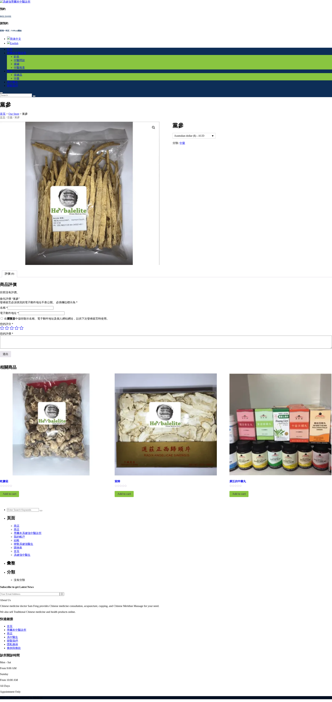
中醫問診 (19, 60)
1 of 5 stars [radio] (2, 328)
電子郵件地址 (9, 313)
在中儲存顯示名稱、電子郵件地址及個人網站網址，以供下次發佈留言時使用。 (56, 318)
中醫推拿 (19, 67)
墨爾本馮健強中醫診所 (28, 533)
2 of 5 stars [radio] (7, 328)
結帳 (16, 540)
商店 (9, 71)
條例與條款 (14, 648)
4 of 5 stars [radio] (17, 328)
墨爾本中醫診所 (16, 53)
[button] (153, 127)
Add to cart (9, 493)
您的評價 (6, 333)
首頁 (9, 49)
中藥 (16, 78)
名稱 (4, 307)
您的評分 (6, 323)
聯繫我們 (12, 85)
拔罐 (16, 63)
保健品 (18, 74)
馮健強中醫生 (22, 554)
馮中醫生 (12, 82)
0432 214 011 (5, 16)
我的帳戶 (19, 536)
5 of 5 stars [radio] (21, 328)
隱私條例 (12, 644)
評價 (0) (9, 273)
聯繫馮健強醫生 (23, 543)
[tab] (9, 273)
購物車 (18, 547)
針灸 (16, 56)
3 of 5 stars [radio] (12, 328)
